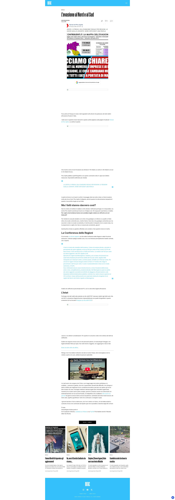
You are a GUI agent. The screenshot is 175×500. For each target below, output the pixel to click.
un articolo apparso (74, 236)
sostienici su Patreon (81, 411)
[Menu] (126, 3)
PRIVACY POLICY (83, 493)
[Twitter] (91, 489)
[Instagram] (83, 489)
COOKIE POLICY (92, 493)
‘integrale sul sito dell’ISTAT (84, 300)
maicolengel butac (65, 20)
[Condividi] (101, 20)
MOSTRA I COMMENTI (87, 422)
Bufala (46, 454)
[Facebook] (87, 489)
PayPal (92, 411)
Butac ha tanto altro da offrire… (70, 347)
